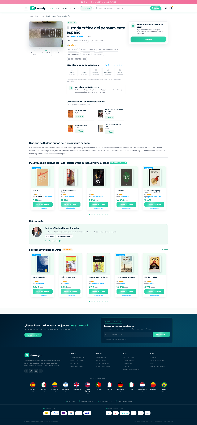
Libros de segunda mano (77, 357)
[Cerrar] (195, 2)
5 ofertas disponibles (126, 295)
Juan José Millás (152, 196)
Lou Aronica (48, 196)
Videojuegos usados (76, 366)
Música (64, 8)
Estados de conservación (131, 369)
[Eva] (98, 177)
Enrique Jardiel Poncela (98, 283)
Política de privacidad (157, 360)
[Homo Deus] (126, 177)
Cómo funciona (101, 360)
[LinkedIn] (36, 371)
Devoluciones (127, 363)
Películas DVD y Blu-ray (77, 360)
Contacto (126, 366)
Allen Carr (66, 283)
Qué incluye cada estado (116, 65)
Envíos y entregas (128, 360)
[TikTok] (31, 371)
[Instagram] (26, 371)
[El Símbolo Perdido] (154, 264)
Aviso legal (153, 357)
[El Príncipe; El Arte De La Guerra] (70, 177)
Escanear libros (101, 357)
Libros (51, 8)
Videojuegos (74, 8)
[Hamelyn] (38, 8)
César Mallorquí (40, 283)
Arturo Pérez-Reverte (97, 196)
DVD (57, 8)
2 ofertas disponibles (42, 208)
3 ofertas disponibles (98, 208)
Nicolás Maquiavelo (69, 196)
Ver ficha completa (51, 241)
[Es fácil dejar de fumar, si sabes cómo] (70, 264)
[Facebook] (41, 371)
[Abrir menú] (26, 8)
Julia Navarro (123, 283)
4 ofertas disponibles (42, 295)
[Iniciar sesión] (171, 8)
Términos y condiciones (157, 366)
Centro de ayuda (128, 357)
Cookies (152, 363)
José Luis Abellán (76, 36)
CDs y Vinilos (74, 363)
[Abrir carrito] (166, 8)
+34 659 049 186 (168, 421)
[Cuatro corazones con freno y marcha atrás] (98, 264)
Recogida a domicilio (103, 363)
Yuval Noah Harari (124, 196)
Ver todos (164, 250)
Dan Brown (151, 283)
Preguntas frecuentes (103, 366)
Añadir (80, 116)
